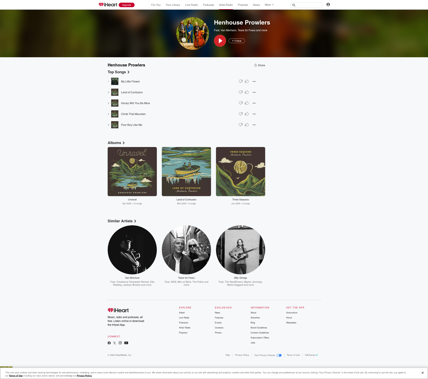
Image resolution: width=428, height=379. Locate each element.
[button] (220, 41)
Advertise (255, 317)
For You (156, 5)
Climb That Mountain (133, 114)
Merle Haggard (235, 284)
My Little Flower (130, 81)
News (256, 5)
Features (219, 317)
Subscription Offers (260, 337)
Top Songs (117, 71)
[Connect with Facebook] (109, 343)
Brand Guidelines (259, 327)
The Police (198, 281)
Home (289, 317)
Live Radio (191, 5)
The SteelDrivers (234, 281)
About (253, 312)
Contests (219, 327)
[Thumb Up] (247, 81)
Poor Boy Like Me (131, 125)
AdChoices (310, 354)
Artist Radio (226, 5)
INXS (173, 281)
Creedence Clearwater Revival (133, 281)
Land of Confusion (132, 92)
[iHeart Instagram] (120, 343)
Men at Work (184, 281)
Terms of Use (293, 354)
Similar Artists (120, 220)
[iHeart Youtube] (126, 343)
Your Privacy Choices (264, 355)
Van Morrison (228, 30)
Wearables (291, 322)
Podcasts (208, 5)
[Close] (422, 372)
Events (218, 322)
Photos (218, 332)
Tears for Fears (246, 30)
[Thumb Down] (241, 81)
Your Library (173, 5)
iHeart (182, 312)
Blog (253, 322)
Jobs (253, 342)
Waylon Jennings (253, 281)
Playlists (243, 5)
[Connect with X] (114, 343)
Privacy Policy (242, 354)
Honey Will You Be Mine (135, 103)
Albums (114, 142)
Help (228, 354)
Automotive (291, 312)
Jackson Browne (132, 284)
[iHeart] (108, 5)
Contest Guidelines (260, 332)
